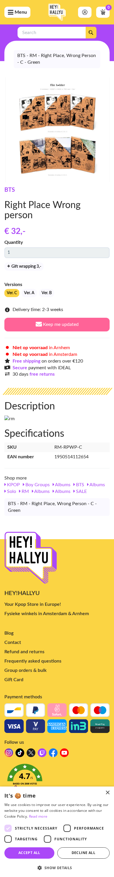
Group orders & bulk (25, 670)
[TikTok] (19, 754)
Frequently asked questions (32, 661)
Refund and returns (24, 651)
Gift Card (13, 679)
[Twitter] (31, 754)
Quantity (13, 242)
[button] (57, 780)
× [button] (107, 793)
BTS (9, 190)
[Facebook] (53, 754)
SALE (81, 491)
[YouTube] (64, 754)
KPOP (13, 484)
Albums (62, 484)
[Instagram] (8, 754)
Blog (8, 633)
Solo (11, 491)
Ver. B (47, 293)
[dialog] (57, 832)
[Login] (84, 12)
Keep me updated (60, 324)
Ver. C (12, 293)
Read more (38, 816)
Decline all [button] (83, 852)
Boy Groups (37, 484)
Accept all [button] (29, 852)
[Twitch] (42, 754)
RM (24, 491)
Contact (12, 642)
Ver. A (29, 293)
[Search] (90, 32)
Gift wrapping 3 (26, 266)
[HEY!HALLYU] (57, 12)
